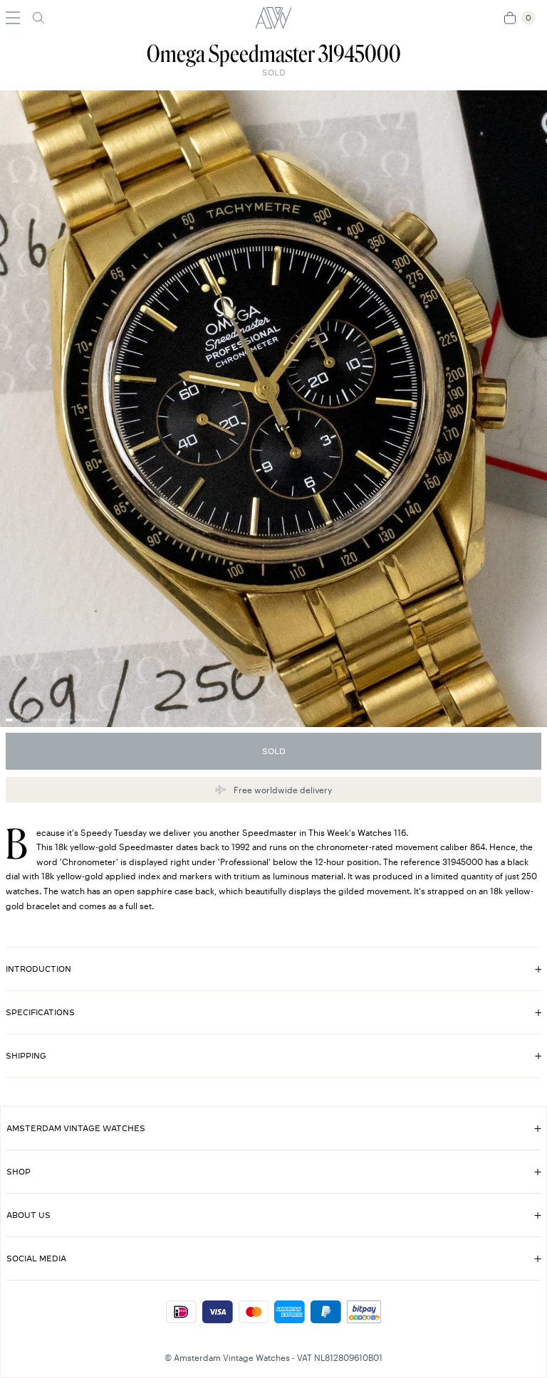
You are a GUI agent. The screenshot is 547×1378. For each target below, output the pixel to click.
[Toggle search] (38, 18)
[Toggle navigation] (13, 17)
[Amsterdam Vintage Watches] (273, 17)
